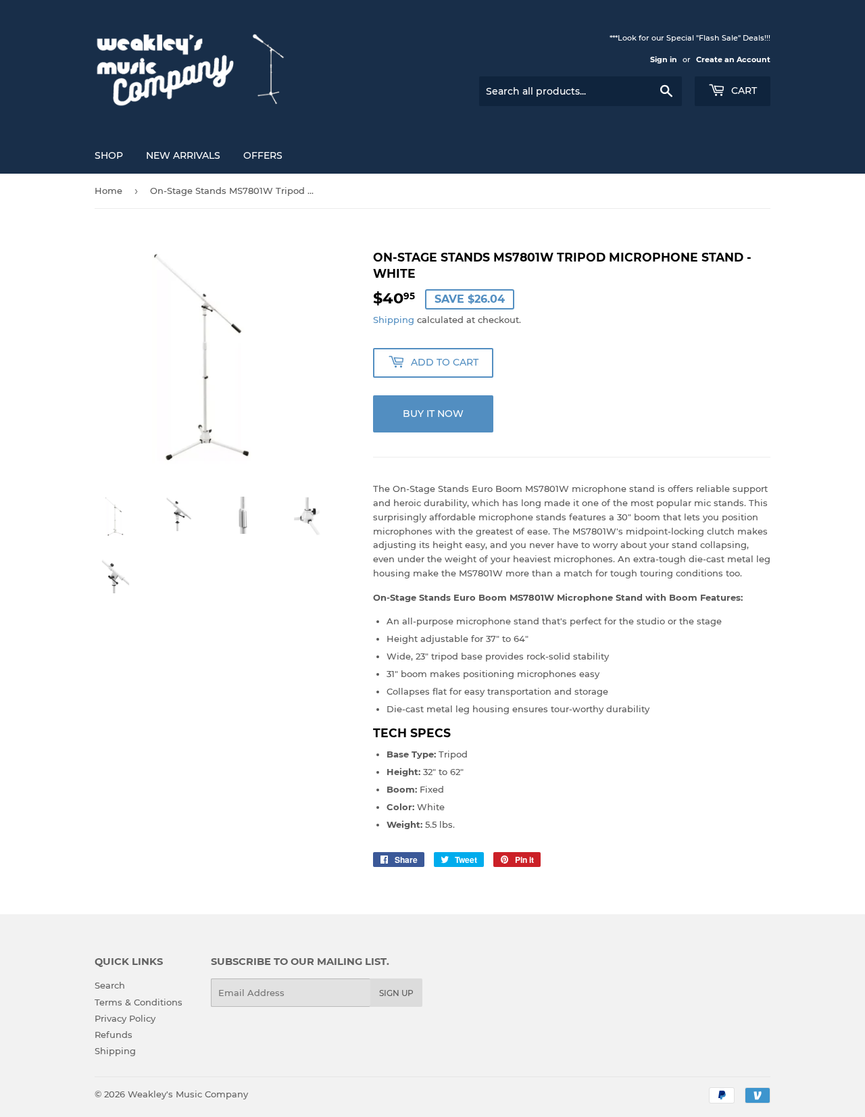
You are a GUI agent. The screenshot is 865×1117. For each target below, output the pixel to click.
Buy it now (433, 413)
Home (108, 190)
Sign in (663, 59)
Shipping (393, 319)
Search (110, 985)
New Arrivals (183, 155)
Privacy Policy (125, 1018)
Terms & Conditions (138, 1002)
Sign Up (396, 993)
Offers (262, 155)
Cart (742, 90)
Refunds (113, 1034)
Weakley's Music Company (188, 1094)
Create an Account (733, 59)
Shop (109, 155)
